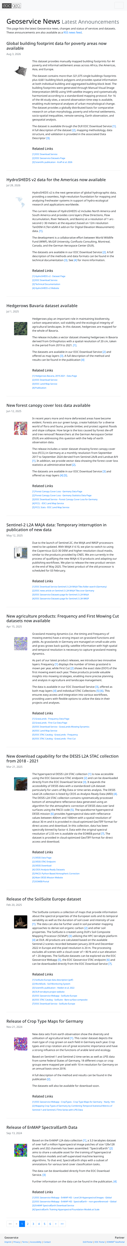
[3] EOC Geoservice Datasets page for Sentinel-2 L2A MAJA (60, 594)
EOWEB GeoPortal (116, 1242)
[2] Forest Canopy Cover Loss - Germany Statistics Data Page (61, 495)
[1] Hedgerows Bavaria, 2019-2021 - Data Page (54, 375)
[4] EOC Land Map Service (44, 730)
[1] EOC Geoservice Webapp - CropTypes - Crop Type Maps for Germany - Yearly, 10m (73, 1101)
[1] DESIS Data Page (41, 857)
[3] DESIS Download (41, 865)
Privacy (16, 1242)
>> (62, 1224)
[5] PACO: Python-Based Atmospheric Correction (56, 873)
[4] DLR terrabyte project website (48, 991)
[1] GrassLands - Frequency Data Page (50, 718)
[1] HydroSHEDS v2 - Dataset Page (48, 276)
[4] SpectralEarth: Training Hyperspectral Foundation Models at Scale (65, 1209)
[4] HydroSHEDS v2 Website (45, 288)
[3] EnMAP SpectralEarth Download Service (53, 1205)
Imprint (7, 1242)
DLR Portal (87, 1242)
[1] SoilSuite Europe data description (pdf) (52, 979)
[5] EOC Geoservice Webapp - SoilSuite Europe (54, 995)
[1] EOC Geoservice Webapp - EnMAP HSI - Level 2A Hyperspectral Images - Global (72, 1197)
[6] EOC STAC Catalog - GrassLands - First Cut (54, 738)
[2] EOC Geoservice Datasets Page (48, 158)
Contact (47, 1242)
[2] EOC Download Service (44, 280)
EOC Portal (100, 1242)
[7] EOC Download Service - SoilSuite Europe (53, 1003)
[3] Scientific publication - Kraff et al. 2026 (52, 162)
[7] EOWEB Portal (40, 881)
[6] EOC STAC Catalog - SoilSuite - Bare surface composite (59, 999)
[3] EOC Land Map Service (44, 383)
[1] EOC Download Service (44, 154)
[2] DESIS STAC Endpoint (44, 861)
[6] (101, 691)
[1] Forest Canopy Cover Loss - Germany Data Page (57, 491)
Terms (25, 1242)
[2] (73, 130)
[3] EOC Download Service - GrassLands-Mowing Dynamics (60, 726)
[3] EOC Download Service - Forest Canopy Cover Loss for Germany (65, 499)
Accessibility (35, 1242)
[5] (65, 475)
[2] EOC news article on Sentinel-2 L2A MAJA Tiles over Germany (63, 590)
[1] (114, 126)
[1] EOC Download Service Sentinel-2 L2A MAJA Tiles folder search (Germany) (69, 586)
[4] (75, 260)
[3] (47, 138)
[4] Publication (39, 387)
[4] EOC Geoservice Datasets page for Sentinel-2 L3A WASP (60, 598)
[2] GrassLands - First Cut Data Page (49, 722)
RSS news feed (73, 32)
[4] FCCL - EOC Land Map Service (48, 503)
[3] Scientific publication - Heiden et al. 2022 (53, 987)
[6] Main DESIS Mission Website (47, 877)
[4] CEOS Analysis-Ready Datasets (48, 869)
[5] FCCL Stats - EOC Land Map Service (50, 507)
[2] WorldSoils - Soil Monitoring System (51, 983)
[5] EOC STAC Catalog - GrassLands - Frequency (55, 734)
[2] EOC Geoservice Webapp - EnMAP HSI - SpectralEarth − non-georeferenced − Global (74, 1201)
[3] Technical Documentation (46, 284)
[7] (102, 833)
